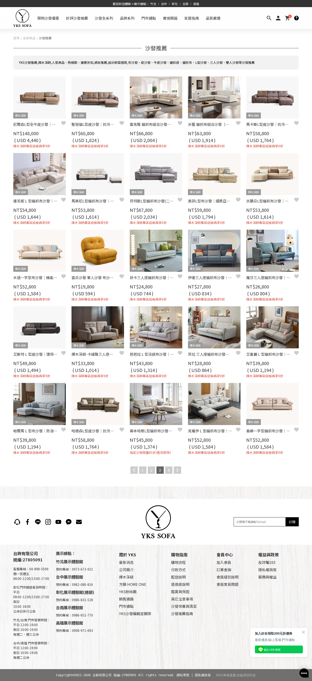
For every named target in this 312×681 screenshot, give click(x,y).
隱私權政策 (267, 569)
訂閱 (292, 521)
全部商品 (29, 38)
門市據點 (148, 18)
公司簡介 (126, 569)
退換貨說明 (180, 584)
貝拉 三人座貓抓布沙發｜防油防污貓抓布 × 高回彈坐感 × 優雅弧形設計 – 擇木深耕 (212, 354)
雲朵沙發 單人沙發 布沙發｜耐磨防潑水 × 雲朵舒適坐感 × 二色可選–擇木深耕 (95, 277)
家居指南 (191, 18)
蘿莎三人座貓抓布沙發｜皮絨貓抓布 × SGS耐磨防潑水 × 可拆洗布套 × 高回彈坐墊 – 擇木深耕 (270, 277)
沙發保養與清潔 (184, 606)
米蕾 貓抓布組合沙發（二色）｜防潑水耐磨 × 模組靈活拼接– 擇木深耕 (212, 124)
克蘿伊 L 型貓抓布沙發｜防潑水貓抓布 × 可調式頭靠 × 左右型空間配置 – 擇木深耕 (212, 430)
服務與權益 (267, 577)
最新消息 (126, 562)
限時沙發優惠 (48, 18)
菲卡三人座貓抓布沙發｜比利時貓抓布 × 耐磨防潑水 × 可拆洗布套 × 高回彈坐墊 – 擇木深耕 (154, 277)
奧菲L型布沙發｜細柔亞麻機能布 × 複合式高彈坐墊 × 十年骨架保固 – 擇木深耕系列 (212, 201)
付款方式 (178, 569)
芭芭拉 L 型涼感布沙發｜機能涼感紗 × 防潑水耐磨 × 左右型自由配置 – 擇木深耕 (154, 354)
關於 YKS (127, 554)
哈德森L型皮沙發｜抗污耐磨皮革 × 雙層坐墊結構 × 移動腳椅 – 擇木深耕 (95, 430)
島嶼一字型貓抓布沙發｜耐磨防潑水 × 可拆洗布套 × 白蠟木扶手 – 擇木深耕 (270, 430)
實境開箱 (170, 18)
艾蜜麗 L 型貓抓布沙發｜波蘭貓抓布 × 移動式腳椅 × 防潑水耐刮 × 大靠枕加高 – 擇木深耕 (270, 354)
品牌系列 (127, 18)
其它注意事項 (182, 599)
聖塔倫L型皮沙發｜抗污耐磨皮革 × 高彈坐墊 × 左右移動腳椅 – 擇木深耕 (95, 124)
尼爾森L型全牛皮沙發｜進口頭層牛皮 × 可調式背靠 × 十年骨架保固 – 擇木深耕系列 (37, 124)
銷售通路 (126, 599)
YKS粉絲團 (128, 591)
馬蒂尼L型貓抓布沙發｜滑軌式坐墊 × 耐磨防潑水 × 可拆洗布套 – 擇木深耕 (95, 201)
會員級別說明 (227, 577)
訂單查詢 (224, 569)
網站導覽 (183, 675)
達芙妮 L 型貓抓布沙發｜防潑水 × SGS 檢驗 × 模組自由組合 (37, 201)
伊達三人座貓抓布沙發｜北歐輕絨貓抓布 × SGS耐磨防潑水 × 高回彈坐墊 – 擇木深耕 (212, 277)
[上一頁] (134, 470)
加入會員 (224, 562)
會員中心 (225, 554)
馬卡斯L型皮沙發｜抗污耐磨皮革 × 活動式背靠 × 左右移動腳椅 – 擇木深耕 (270, 124)
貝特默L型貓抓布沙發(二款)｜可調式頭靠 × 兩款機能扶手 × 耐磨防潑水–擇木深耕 (154, 201)
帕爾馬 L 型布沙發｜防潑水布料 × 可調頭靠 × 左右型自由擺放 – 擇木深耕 (37, 430)
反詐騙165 (266, 562)
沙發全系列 (104, 18)
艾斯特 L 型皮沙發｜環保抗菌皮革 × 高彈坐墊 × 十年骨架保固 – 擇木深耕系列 (37, 354)
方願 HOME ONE (132, 584)
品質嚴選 (213, 18)
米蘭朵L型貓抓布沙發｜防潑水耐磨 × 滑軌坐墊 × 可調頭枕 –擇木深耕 (270, 201)
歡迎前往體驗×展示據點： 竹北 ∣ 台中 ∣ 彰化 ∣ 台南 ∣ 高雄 (156, 4)
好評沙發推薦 (77, 18)
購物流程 (178, 562)
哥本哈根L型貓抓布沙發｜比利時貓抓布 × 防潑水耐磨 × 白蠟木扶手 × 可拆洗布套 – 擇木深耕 (154, 430)
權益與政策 (268, 554)
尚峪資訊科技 (246, 675)
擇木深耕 (126, 577)
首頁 (16, 38)
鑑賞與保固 (180, 591)
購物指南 (179, 554)
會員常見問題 (227, 584)
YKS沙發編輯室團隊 (135, 613)
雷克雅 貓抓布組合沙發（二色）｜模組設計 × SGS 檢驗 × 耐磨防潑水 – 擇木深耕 (154, 124)
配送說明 (178, 577)
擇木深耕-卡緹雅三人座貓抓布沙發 (95, 354)
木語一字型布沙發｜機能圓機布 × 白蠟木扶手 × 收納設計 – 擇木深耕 (37, 277)
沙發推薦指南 (182, 613)
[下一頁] (177, 470)
